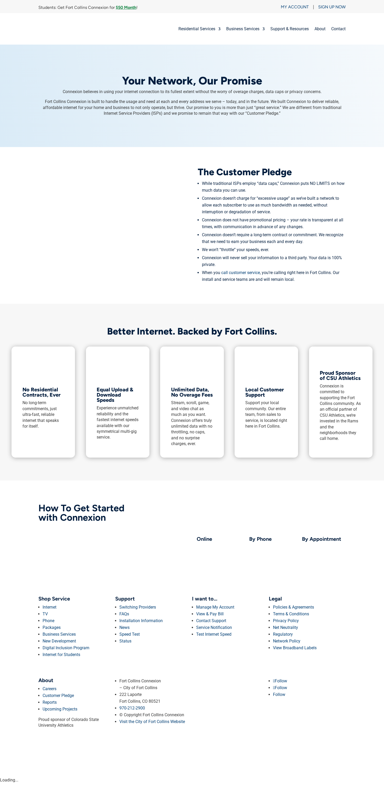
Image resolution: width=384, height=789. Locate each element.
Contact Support (211, 620)
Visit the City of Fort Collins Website (152, 721)
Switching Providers (137, 607)
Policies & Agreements (293, 607)
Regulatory (283, 634)
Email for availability (324, 546)
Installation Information (141, 620)
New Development (59, 641)
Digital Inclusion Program (66, 647)
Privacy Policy (286, 620)
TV (45, 613)
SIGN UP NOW (332, 6)
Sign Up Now (218, 546)
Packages (52, 627)
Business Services (242, 28)
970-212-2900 (271, 546)
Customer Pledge (58, 695)
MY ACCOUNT (295, 6)
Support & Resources (289, 28)
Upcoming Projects (60, 709)
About (320, 28)
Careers (49, 688)
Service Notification (214, 627)
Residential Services (196, 28)
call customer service (240, 272)
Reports (50, 702)
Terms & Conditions (291, 613)
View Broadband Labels (295, 647)
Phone (48, 620)
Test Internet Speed (213, 634)
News (124, 627)
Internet (49, 607)
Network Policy (286, 641)
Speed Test (129, 634)
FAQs (124, 613)
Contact (338, 28)
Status (125, 641)
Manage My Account (215, 607)
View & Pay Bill (210, 613)
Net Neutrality (285, 627)
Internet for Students (61, 654)
